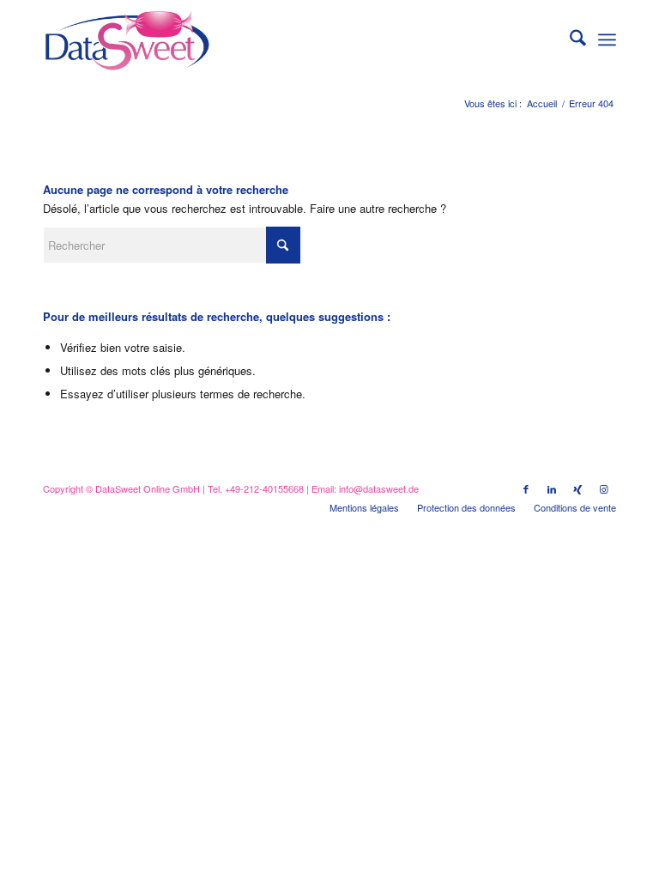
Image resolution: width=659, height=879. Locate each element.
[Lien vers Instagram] (603, 488)
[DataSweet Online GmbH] (127, 39)
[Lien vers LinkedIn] (552, 488)
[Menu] (607, 39)
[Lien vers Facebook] (526, 488)
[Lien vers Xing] (577, 488)
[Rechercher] (569, 39)
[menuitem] (569, 39)
